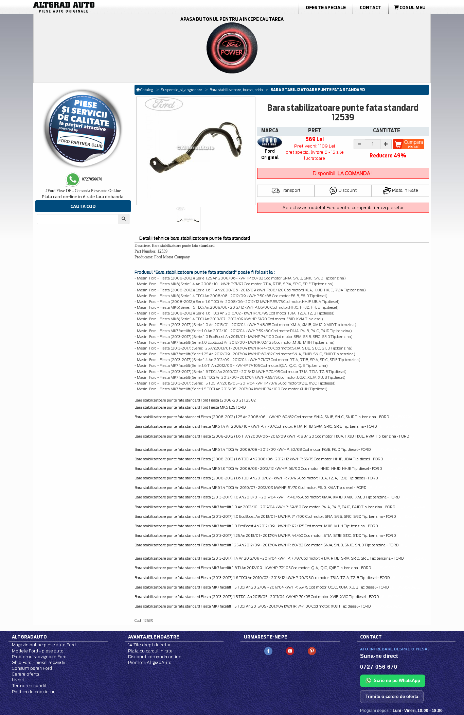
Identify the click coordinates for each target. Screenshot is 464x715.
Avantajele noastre (153, 637)
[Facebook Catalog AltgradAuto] (268, 650)
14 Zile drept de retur (149, 644)
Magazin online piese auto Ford (44, 644)
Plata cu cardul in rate (150, 650)
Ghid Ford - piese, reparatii (38, 662)
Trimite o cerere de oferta (391, 696)
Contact (370, 7)
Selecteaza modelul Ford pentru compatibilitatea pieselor (343, 207)
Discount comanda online (154, 656)
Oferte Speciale (326, 7)
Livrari (18, 679)
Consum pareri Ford (32, 668)
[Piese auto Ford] (96, 7)
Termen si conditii (30, 685)
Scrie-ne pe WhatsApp (397, 680)
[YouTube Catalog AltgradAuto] (290, 650)
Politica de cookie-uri (33, 691)
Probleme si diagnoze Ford (39, 656)
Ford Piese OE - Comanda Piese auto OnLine (83, 190)
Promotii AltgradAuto (150, 662)
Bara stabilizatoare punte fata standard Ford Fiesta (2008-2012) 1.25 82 (195, 400)
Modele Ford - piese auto (38, 650)
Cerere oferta (25, 674)
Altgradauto (29, 637)
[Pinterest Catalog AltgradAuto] (312, 650)
